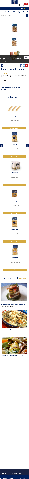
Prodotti (13, 471)
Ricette (22, 471)
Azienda (4, 471)
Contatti (22, 473)
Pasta (9, 12)
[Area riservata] (19, 4)
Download (14, 473)
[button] (1, 145)
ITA (22, 8)
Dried (14, 12)
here (14, 61)
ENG (25, 8)
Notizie (4, 473)
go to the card (13, 128)
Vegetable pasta (23, 12)
